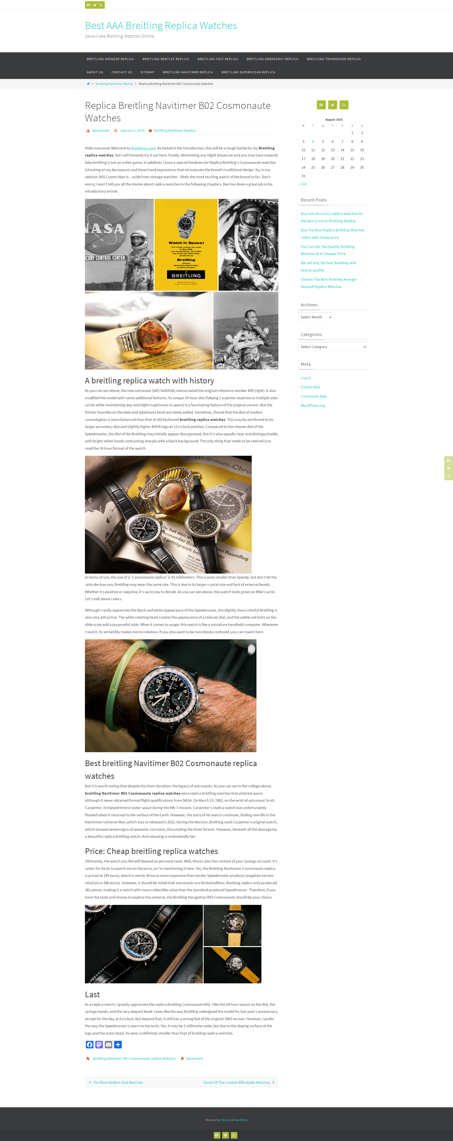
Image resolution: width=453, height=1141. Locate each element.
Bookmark (194, 1058)
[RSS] (101, 5)
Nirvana (226, 1120)
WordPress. (241, 1120)
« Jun (302, 183)
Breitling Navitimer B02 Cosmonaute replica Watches (134, 1058)
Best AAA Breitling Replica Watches (161, 25)
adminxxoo (101, 130)
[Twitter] (95, 5)
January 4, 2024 (132, 130)
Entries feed (310, 387)
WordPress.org (313, 405)
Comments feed (314, 396)
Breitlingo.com (143, 148)
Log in (306, 377)
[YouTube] (88, 5)
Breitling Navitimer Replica (114, 84)
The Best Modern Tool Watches (117, 1082)
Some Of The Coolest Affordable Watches (237, 1082)
